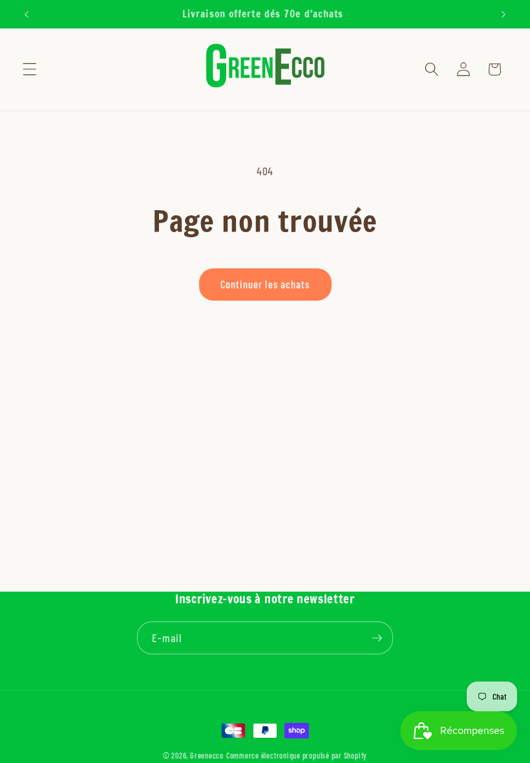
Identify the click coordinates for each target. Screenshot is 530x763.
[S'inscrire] (376, 638)
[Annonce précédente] (26, 14)
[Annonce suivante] (503, 14)
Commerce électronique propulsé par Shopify (296, 755)
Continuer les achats (265, 283)
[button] (29, 69)
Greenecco (207, 755)
